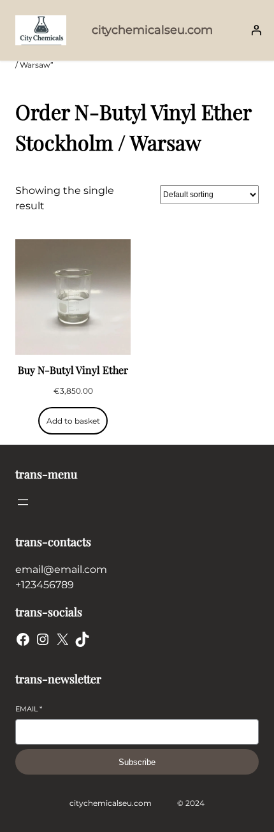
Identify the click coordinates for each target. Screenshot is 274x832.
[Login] (256, 30)
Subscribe (137, 762)
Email (28, 708)
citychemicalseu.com (152, 30)
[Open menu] (23, 502)
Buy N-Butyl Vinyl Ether (73, 369)
